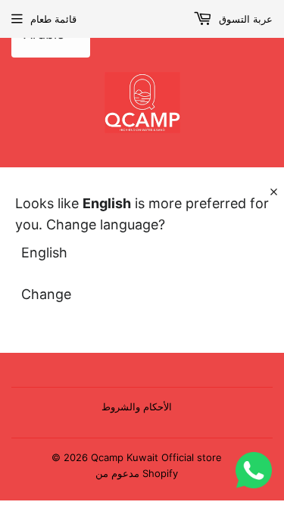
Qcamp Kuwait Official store (156, 457)
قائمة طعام (53, 19)
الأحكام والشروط (136, 407)
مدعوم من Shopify (136, 473)
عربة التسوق (244, 19)
